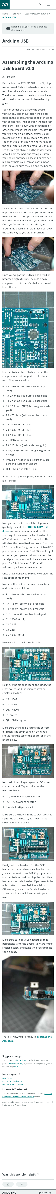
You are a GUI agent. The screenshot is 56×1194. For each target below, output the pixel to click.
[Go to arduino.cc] (5, 4)
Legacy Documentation (37, 13)
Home (6, 13)
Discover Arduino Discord (13, 1084)
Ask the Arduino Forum (12, 1081)
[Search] (39, 4)
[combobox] (27, 5)
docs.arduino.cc (22, 1060)
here (16, 1066)
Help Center (7, 1078)
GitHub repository (15, 1063)
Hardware (17, 13)
